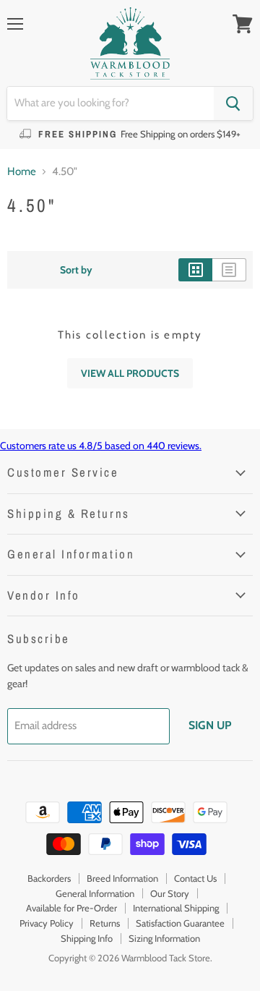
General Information (95, 893)
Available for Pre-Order (71, 908)
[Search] (233, 103)
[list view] (229, 269)
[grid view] (195, 269)
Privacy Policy (47, 923)
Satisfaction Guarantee (180, 923)
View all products (130, 373)
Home (21, 172)
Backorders (49, 878)
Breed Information (122, 878)
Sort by (76, 270)
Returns (105, 923)
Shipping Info (87, 938)
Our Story (169, 893)
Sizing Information (164, 938)
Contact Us (195, 878)
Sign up (209, 725)
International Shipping (176, 908)
